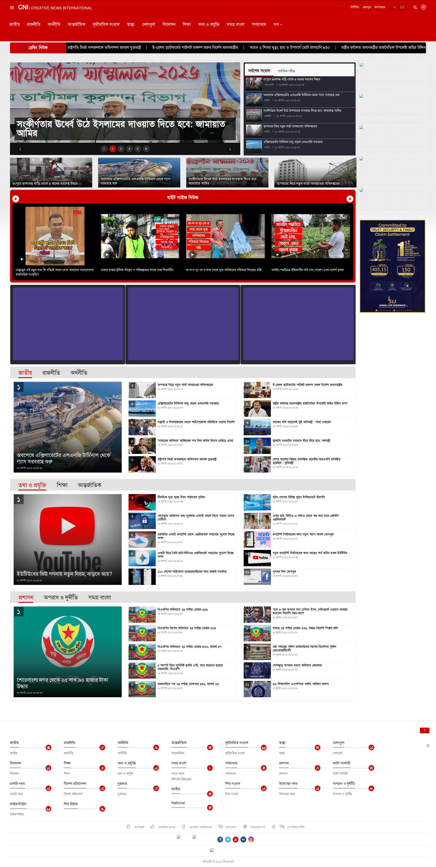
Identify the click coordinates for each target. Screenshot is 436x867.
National (178, 802)
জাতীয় (14, 24)
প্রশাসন (284, 763)
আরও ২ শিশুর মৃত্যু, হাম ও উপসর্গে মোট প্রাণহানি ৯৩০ (228, 47)
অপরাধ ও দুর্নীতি (344, 783)
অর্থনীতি (54, 24)
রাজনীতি (33, 24)
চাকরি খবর (17, 783)
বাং (394, 7)
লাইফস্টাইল (18, 804)
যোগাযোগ (231, 827)
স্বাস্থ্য (131, 24)
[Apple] (201, 839)
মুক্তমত (122, 783)
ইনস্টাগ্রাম (379, 7)
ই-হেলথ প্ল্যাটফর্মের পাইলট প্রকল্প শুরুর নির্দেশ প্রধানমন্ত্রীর (133, 47)
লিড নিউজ (71, 804)
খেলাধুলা (148, 24)
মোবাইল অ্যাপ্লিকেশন (200, 827)
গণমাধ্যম (259, 24)
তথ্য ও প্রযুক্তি (209, 24)
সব (276, 24)
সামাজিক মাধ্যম (166, 827)
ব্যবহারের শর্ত (257, 827)
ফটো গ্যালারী (341, 763)
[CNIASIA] (214, 850)
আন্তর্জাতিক (76, 24)
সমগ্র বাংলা (236, 24)
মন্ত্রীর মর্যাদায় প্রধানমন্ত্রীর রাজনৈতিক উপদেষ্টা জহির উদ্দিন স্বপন (326, 47)
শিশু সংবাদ (232, 783)
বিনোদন (169, 24)
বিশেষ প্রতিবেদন (75, 783)
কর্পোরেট (139, 827)
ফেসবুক (367, 7)
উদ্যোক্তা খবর (288, 783)
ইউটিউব (354, 7)
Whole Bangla (181, 779)
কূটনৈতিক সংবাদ (106, 24)
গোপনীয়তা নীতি (296, 827)
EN (402, 7)
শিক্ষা (187, 24)
